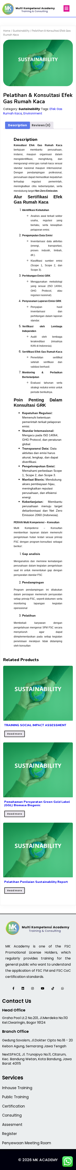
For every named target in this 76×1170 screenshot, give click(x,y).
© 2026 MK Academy (38, 1159)
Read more (14, 733)
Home (6, 30)
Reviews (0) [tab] (41, 125)
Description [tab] (17, 125)
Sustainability (21, 30)
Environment (32, 113)
